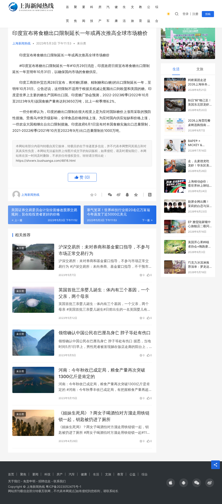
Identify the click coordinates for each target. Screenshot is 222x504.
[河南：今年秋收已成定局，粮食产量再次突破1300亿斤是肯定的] (33, 380)
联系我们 (60, 481)
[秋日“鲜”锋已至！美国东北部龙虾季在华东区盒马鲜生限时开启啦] (175, 105)
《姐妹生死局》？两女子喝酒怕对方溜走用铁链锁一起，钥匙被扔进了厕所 (104, 416)
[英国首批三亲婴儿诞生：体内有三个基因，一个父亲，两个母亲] (33, 300)
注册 (195, 14)
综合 (156, 14)
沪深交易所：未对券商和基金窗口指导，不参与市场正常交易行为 (104, 250)
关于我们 (14, 481)
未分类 (81, 43)
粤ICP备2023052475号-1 (63, 486)
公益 (148, 14)
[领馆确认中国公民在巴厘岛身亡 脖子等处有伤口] (33, 342)
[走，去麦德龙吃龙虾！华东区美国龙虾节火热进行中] (175, 166)
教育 (140, 14)
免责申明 (29, 481)
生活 (124, 14)
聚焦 (75, 14)
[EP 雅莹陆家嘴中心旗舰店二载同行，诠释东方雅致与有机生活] (175, 226)
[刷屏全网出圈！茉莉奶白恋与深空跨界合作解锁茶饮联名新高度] (175, 206)
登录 (186, 14)
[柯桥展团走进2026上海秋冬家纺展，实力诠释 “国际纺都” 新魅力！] (175, 84)
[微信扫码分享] (110, 195)
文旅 (132, 14)
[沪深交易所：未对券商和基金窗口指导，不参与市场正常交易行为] (33, 257)
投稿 (208, 14)
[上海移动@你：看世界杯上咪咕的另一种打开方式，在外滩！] (175, 186)
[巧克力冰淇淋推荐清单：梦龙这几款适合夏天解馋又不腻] (175, 267)
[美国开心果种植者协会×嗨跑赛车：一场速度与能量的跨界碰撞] (175, 247)
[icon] (170, 482)
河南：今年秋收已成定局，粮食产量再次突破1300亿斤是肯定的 (102, 373)
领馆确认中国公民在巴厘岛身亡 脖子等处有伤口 (105, 332)
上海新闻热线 (21, 43)
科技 (91, 14)
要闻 (83, 14)
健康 (116, 14)
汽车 (107, 14)
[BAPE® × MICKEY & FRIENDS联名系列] (175, 145)
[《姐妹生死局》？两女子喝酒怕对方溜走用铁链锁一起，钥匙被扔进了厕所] (33, 423)
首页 (67, 14)
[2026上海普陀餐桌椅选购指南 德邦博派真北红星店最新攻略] (175, 125)
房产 (99, 14)
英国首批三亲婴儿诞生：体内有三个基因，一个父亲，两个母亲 (104, 293)
